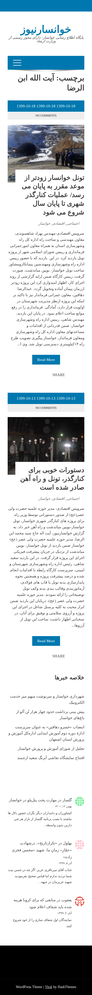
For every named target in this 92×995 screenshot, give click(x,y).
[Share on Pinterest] (36, 375)
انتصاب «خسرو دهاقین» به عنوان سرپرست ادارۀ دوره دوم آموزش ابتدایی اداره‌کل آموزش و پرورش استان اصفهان (46, 733)
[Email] (30, 375)
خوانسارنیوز (46, 29)
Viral (48, 987)
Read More (46, 360)
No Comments (46, 115)
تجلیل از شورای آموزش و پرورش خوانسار (51, 749)
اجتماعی (73, 223)
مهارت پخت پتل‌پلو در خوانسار (33, 800)
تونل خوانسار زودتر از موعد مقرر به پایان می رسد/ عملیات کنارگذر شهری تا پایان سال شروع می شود (53, 195)
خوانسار (44, 223)
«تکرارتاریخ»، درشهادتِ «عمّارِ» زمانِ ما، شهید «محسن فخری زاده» (42, 850)
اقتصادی (58, 223)
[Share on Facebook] (47, 375)
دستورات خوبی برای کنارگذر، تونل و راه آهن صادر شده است (52, 478)
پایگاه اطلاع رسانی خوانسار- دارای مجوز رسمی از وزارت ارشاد (46, 39)
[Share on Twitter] (41, 375)
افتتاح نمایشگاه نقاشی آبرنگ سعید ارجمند (50, 758)
